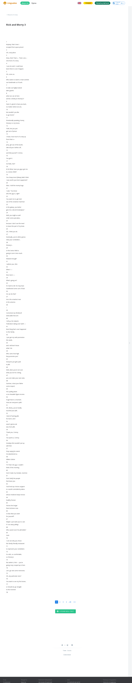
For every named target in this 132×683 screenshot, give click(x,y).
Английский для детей (73, 682)
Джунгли (23, 682)
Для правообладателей (45, 682)
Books (69, 650)
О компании (6, 682)
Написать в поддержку (109, 682)
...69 (69, 602)
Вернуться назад (13, 14)
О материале (67, 654)
